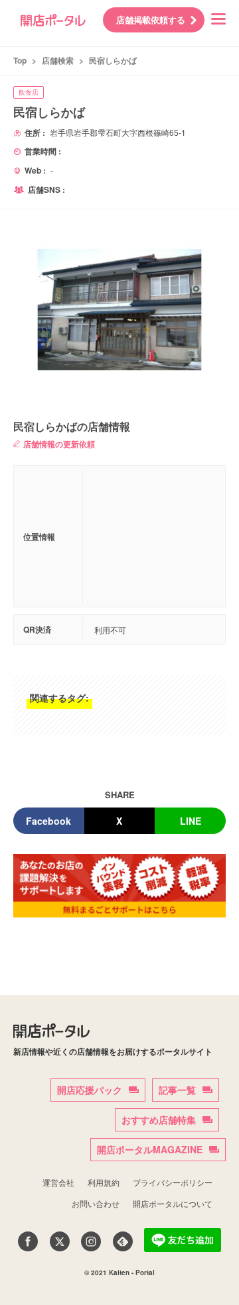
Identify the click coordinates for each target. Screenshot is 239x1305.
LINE (190, 820)
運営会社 (58, 1182)
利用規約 (104, 1182)
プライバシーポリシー (172, 1182)
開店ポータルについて (172, 1203)
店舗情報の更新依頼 (59, 444)
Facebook (48, 820)
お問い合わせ (96, 1203)
